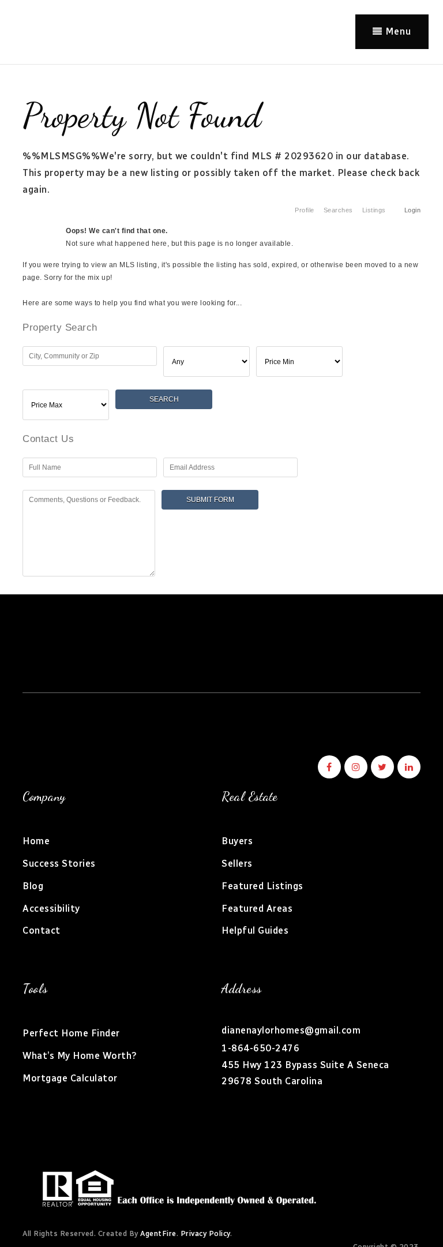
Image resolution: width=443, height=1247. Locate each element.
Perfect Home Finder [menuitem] (71, 1033)
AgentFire (158, 1233)
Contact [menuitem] (41, 930)
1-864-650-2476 (260, 1048)
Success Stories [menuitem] (59, 863)
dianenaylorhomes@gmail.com (291, 1030)
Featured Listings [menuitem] (262, 886)
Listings (374, 210)
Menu (396, 31)
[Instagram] (354, 767)
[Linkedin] (407, 767)
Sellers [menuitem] (237, 863)
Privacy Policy (205, 1233)
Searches (338, 210)
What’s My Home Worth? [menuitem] (79, 1055)
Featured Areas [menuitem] (257, 908)
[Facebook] (327, 767)
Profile (304, 210)
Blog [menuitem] (32, 886)
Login (412, 210)
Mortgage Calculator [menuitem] (70, 1078)
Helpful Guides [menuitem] (255, 930)
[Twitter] (380, 767)
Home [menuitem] (36, 841)
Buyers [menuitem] (237, 841)
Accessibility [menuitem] (51, 908)
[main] (221, 327)
